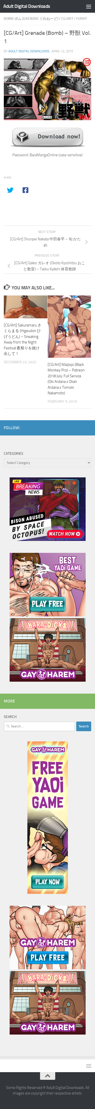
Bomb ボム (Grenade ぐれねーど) (31, 19)
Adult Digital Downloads (26, 6)
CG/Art (67, 19)
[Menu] (88, 6)
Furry (81, 19)
